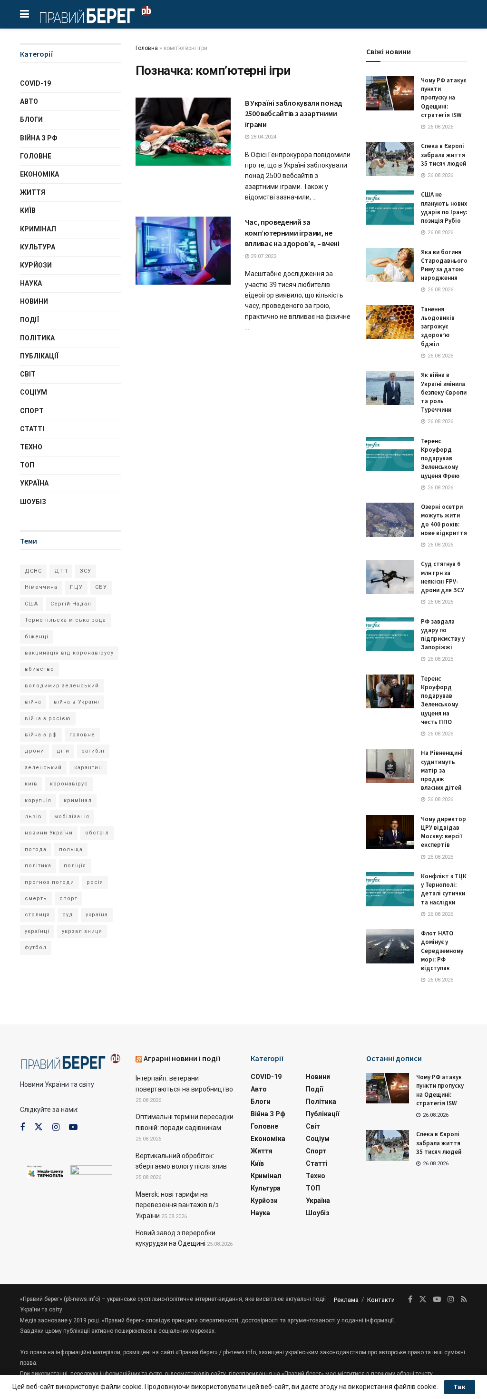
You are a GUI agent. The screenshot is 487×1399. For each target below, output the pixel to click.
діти (63, 751)
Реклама (346, 1299)
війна (33, 702)
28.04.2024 (262, 137)
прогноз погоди (49, 882)
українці (37, 931)
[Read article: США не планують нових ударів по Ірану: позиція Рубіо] (390, 207)
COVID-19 (35, 83)
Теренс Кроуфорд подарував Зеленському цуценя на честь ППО (439, 700)
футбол (36, 947)
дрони (34, 751)
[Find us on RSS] (464, 1299)
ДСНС (33, 571)
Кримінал (38, 229)
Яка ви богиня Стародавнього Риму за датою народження (444, 265)
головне (82, 735)
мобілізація (71, 817)
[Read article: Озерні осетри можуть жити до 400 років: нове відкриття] (390, 520)
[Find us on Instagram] (55, 1127)
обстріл (97, 833)
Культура (37, 247)
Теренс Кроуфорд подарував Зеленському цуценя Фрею (440, 458)
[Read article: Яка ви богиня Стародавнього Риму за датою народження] (390, 265)
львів (33, 817)
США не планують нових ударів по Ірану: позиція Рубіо (444, 207)
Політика (37, 338)
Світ (28, 374)
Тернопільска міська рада (65, 620)
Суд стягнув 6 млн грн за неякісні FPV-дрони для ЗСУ (442, 577)
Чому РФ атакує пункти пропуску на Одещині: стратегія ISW (443, 97)
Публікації (39, 356)
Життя (32, 192)
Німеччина (41, 587)
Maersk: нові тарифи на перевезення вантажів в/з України (177, 1205)
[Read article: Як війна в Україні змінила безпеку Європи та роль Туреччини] (390, 388)
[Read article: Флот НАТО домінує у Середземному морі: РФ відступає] (390, 946)
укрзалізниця (82, 931)
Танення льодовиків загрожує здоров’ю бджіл (438, 326)
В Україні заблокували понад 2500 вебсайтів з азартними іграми (293, 113)
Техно (31, 447)
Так (460, 1386)
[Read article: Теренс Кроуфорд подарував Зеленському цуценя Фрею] (390, 454)
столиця (37, 915)
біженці (37, 637)
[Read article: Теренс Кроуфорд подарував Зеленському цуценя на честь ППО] (390, 692)
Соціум (33, 392)
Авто (29, 101)
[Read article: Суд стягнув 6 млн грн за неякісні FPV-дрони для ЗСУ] (390, 577)
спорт (68, 898)
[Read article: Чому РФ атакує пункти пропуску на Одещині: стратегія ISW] (390, 93)
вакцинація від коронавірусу (69, 653)
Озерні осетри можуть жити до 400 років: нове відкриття (444, 520)
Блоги (31, 119)
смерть (36, 898)
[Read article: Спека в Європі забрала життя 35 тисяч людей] (390, 159)
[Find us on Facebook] (22, 1127)
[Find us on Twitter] (38, 1127)
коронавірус (69, 784)
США (31, 604)
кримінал (78, 800)
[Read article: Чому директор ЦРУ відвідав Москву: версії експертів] (390, 832)
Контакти (381, 1299)
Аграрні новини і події (182, 1058)
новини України (49, 833)
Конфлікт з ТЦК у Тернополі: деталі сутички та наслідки (444, 889)
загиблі (93, 751)
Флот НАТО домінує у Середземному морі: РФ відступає (442, 950)
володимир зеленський (62, 686)
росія (95, 882)
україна (97, 915)
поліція (75, 866)
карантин (88, 767)
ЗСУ (85, 571)
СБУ (101, 587)
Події (29, 320)
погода (36, 849)
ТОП (27, 465)
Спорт (32, 411)
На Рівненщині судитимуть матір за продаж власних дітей (442, 770)
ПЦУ (76, 587)
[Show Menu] (24, 14)
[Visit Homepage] (95, 14)
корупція (38, 800)
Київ (28, 210)
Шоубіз (33, 502)
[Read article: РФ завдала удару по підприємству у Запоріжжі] (390, 634)
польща (71, 849)
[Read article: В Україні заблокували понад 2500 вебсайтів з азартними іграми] (183, 132)
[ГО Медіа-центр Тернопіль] (45, 1171)
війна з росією (48, 718)
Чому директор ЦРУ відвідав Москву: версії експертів (443, 832)
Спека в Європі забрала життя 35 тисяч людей (443, 154)
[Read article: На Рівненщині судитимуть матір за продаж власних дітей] (390, 766)
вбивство (39, 669)
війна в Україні (76, 702)
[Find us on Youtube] (73, 1127)
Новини (34, 301)
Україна (34, 483)
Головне (35, 156)
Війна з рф (39, 138)
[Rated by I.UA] (91, 1172)
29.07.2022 (262, 256)
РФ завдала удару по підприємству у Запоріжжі (443, 634)
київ (31, 784)
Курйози (36, 265)
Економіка (39, 174)
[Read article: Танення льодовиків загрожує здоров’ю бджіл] (390, 322)
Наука (31, 283)
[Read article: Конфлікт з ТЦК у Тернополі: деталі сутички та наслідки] (390, 889)
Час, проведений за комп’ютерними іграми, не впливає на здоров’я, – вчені (292, 232)
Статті (32, 429)
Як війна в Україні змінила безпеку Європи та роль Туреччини (444, 392)
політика (38, 866)
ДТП (61, 571)
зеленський (43, 767)
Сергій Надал (70, 604)
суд (67, 915)
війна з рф (41, 735)
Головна (147, 48)
